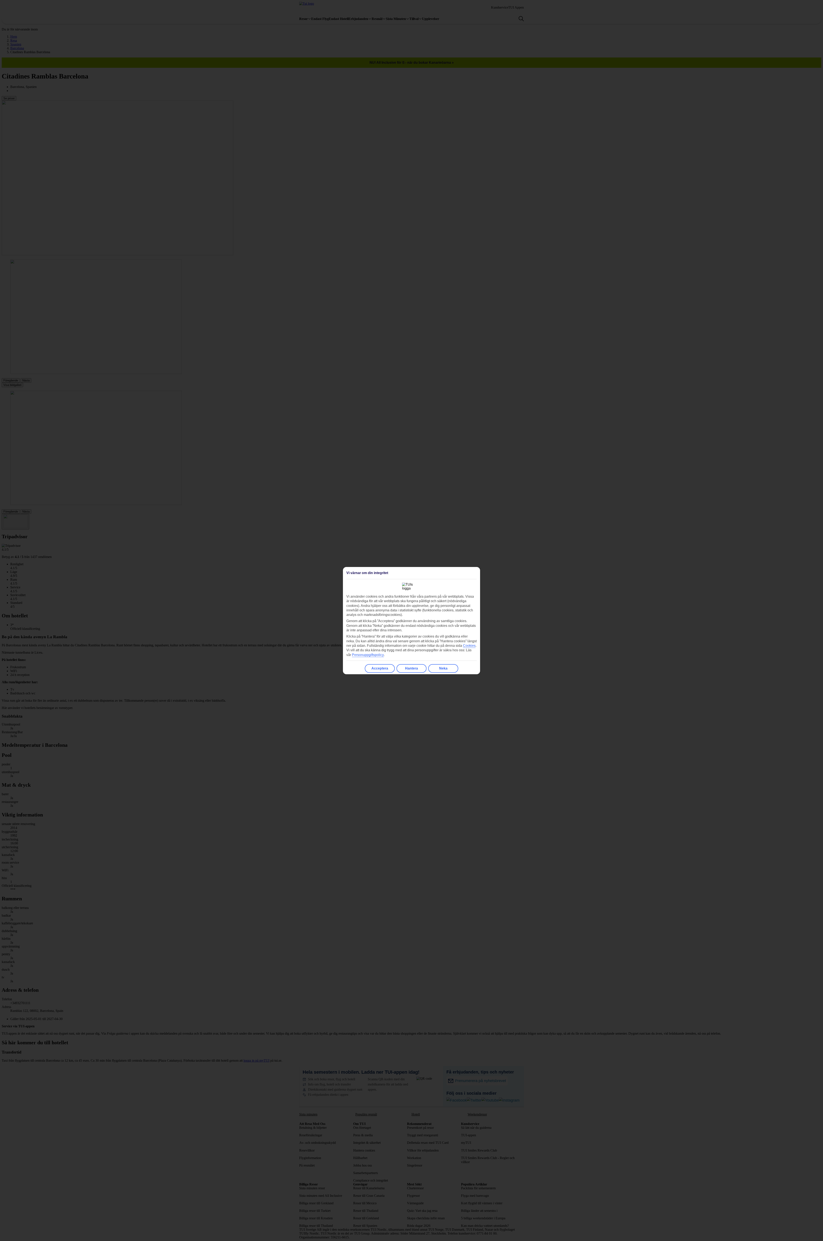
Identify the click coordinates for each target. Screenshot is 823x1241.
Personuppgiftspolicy (368, 655)
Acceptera (379, 668)
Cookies (469, 645)
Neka (443, 668)
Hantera (411, 668)
